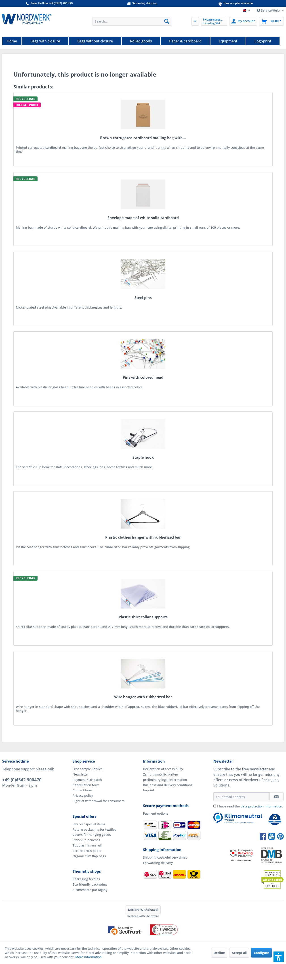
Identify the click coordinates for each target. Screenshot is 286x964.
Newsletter (81, 774)
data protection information (261, 806)
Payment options (155, 813)
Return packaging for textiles (94, 829)
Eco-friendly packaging (90, 884)
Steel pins (143, 297)
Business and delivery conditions (167, 785)
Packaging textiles (86, 879)
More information (88, 957)
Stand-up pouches (86, 840)
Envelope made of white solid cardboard (143, 217)
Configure (261, 953)
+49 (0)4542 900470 (22, 780)
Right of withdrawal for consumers (98, 801)
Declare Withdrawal (143, 910)
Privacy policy (83, 795)
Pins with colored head (143, 377)
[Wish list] (195, 21)
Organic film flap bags (89, 856)
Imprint (148, 790)
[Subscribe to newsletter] (276, 796)
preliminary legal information (165, 780)
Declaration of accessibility (163, 769)
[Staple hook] (143, 434)
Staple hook (143, 457)
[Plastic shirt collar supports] (143, 593)
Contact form (82, 790)
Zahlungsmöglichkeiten (160, 774)
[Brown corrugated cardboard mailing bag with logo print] (143, 114)
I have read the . (250, 806)
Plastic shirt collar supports (143, 617)
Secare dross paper (87, 851)
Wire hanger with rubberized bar (143, 697)
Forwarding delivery (158, 863)
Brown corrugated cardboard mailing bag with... (143, 138)
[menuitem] (132, 21)
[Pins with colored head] (143, 354)
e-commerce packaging (90, 890)
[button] (278, 956)
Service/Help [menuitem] (270, 10)
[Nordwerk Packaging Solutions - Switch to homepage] (26, 19)
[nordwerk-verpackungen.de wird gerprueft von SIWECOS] (143, 939)
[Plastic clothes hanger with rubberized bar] (143, 514)
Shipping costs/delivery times (165, 857)
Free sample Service (88, 769)
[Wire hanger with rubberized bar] (143, 673)
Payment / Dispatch (87, 780)
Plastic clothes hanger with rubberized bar (143, 537)
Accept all (239, 953)
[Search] (166, 21)
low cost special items (89, 824)
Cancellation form (86, 785)
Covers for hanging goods (92, 834)
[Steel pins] (143, 274)
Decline (219, 953)
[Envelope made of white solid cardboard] (143, 194)
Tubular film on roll (87, 845)
